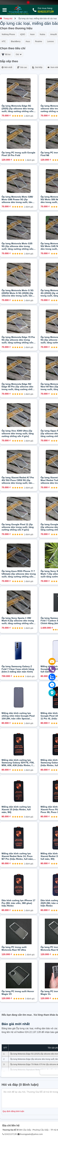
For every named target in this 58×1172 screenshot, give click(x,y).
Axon (32, 34)
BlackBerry (15, 41)
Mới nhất (7, 67)
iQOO (22, 34)
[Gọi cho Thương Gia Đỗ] (52, 669)
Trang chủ (8, 18)
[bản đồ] (52, 692)
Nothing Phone (8, 34)
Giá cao (23, 67)
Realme (38, 41)
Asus (28, 41)
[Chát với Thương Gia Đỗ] (52, 684)
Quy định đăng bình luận (13, 1111)
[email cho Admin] (52, 661)
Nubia (42, 34)
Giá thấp (38, 67)
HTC (4, 41)
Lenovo (50, 41)
